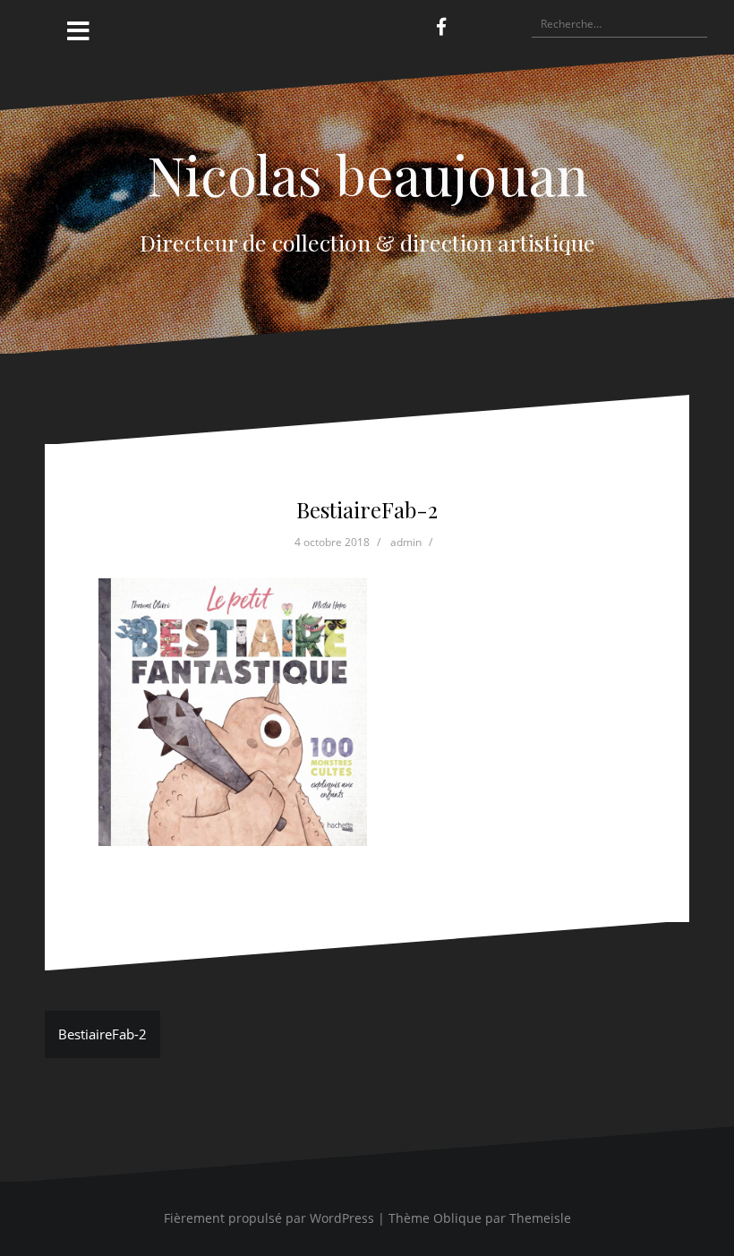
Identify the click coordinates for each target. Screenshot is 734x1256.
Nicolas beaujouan (367, 173)
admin (406, 542)
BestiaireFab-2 (102, 1034)
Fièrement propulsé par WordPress (269, 1217)
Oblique (457, 1217)
